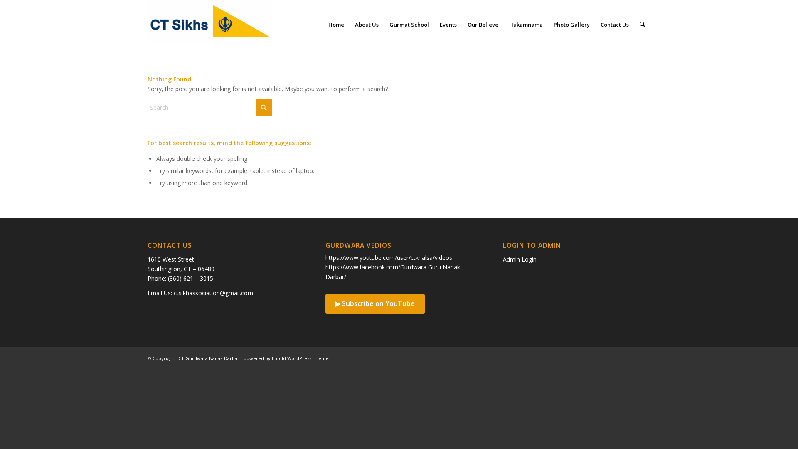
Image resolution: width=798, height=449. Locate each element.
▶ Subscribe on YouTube (375, 303)
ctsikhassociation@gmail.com (213, 293)
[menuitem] (336, 24)
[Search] (642, 24)
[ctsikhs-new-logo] (210, 24)
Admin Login (520, 259)
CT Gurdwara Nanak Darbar (208, 358)
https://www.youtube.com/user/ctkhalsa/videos (388, 258)
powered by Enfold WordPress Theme (286, 358)
